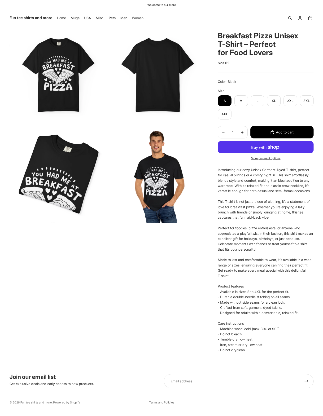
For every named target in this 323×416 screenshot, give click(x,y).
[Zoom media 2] (158, 75)
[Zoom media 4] (158, 174)
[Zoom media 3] (58, 174)
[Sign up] (306, 381)
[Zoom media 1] (58, 75)
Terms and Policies (161, 402)
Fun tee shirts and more (36, 402)
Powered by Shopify (66, 402)
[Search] (290, 18)
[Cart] (310, 18)
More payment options (265, 158)
